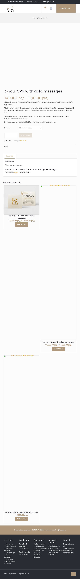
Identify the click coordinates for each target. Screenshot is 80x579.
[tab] (9, 156)
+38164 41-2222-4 (33, 2)
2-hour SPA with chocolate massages (21, 217)
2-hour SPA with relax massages (58, 342)
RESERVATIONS (65, 8)
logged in (17, 172)
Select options (21, 224)
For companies (10, 561)
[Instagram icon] (69, 2)
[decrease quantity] (7, 135)
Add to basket (25, 135)
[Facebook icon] (66, 2)
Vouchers (23, 141)
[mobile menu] (37, 8)
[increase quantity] (15, 135)
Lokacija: (7, 128)
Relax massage (11, 546)
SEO (16, 574)
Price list (8, 563)
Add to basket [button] (21, 519)
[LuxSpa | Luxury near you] (10, 8)
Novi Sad (56, 548)
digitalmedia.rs (24, 574)
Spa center (9, 544)
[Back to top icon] (73, 574)
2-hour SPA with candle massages (21, 512)
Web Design (8, 574)
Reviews (9, 156)
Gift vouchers (10, 559)
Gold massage (10, 553)
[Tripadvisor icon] (72, 2)
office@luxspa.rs (48, 2)
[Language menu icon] (52, 8)
